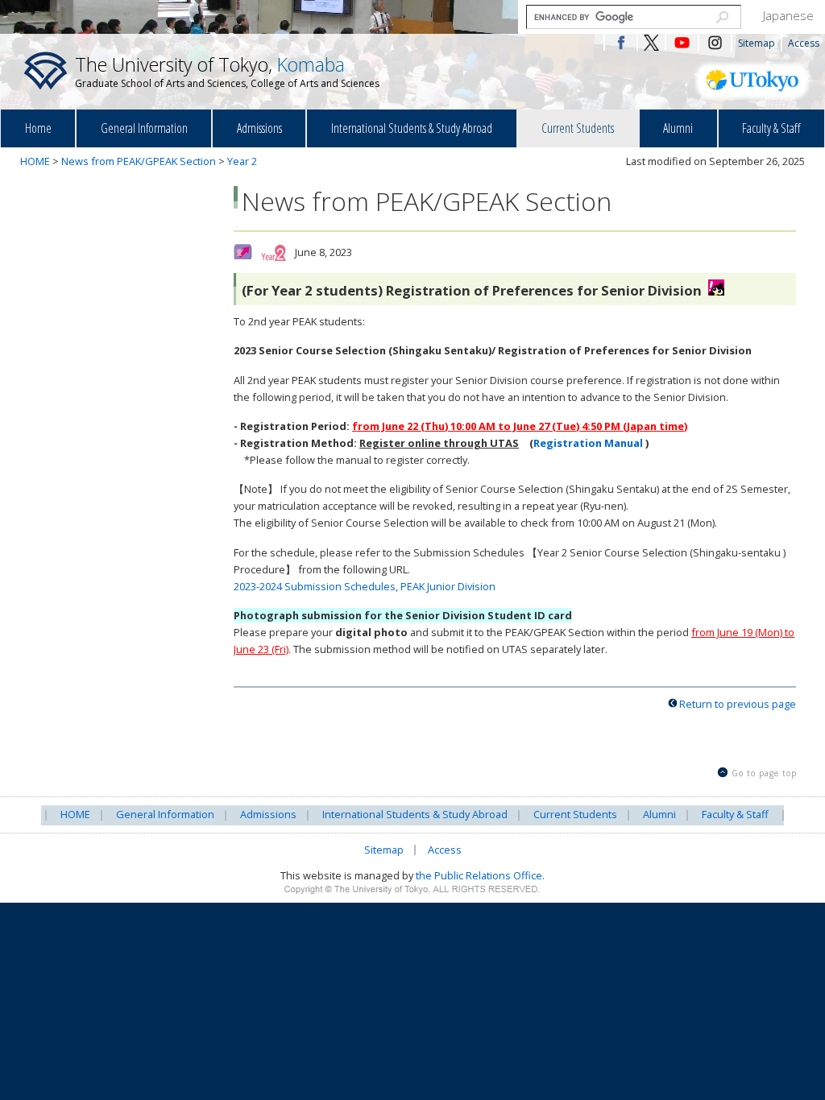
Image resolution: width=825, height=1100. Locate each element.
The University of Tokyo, (227, 71)
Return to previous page (737, 704)
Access (803, 43)
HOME (35, 161)
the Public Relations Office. (480, 875)
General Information (144, 128)
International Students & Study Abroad (411, 128)
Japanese (788, 15)
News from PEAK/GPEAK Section (138, 161)
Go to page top (764, 773)
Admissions (259, 128)
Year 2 (242, 161)
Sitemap (756, 43)
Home (38, 128)
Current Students (577, 128)
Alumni (678, 128)
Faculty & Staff (771, 128)
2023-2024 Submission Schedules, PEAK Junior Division (364, 586)
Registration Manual (589, 443)
